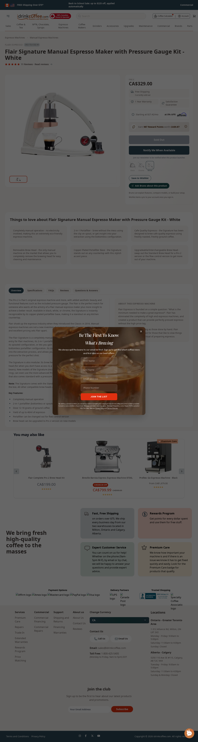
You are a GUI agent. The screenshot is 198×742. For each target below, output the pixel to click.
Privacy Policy (99, 408)
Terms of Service (112, 408)
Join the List (99, 396)
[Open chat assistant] (189, 733)
